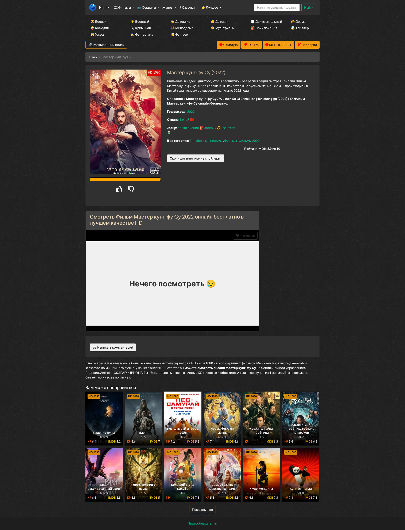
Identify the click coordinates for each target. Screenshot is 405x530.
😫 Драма (298, 21)
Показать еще (202, 509)
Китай (185, 119)
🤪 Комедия (99, 28)
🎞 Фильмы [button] (122, 7)
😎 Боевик (98, 21)
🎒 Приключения (264, 28)
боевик (211, 128)
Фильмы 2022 (249, 140)
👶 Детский (219, 21)
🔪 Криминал (141, 28)
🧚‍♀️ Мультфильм (223, 28)
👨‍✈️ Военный (140, 21)
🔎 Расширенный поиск (106, 45)
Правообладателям (202, 523)
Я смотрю (247, 235)
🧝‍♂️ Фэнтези (179, 34)
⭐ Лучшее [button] (210, 7)
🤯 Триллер (300, 28)
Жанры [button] (168, 7)
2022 (191, 111)
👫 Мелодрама (182, 28)
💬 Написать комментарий (113, 347)
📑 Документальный (265, 21)
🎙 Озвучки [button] (187, 7)
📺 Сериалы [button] (147, 7)
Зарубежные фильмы (206, 140)
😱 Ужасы (97, 34)
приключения (188, 128)
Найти (308, 7)
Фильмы (231, 140)
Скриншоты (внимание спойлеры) (195, 158)
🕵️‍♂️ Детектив (180, 21)
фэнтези (229, 128)
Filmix (104, 7)
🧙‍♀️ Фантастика (142, 34)
